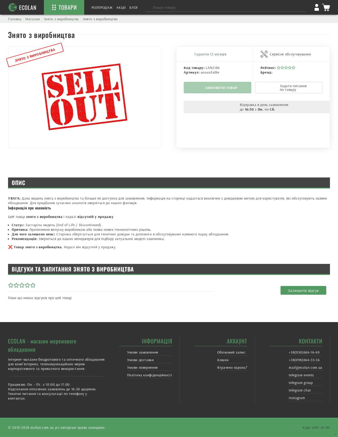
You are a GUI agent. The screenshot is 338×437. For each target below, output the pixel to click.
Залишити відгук (303, 290)
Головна (14, 19)
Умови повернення (142, 367)
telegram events (301, 375)
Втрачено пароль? (232, 367)
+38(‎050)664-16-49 (304, 352)
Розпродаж (102, 7)
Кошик (223, 359)
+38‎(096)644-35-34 (304, 359)
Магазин (32, 19)
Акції (121, 7)
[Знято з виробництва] (84, 97)
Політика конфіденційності (149, 375)
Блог (133, 7)
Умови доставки (140, 359)
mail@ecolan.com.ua (305, 367)
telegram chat (300, 390)
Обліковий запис (231, 352)
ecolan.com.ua (42, 427)
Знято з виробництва (61, 19)
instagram (297, 397)
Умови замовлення (142, 352)
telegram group (301, 382)
